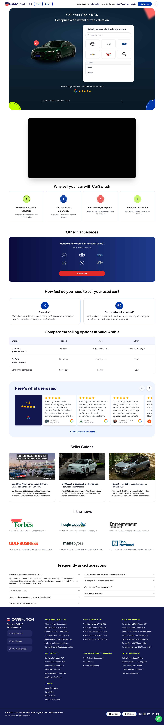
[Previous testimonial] (142, 388)
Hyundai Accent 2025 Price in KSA (135, 639)
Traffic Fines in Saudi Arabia (132, 658)
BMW (90, 67)
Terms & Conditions (52, 699)
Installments (93, 4)
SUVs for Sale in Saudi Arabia (56, 624)
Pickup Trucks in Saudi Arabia (56, 628)
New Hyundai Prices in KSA (55, 662)
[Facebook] (140, 714)
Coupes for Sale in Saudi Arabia (57, 635)
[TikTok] (157, 714)
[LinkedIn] (148, 714)
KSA (47, 4)
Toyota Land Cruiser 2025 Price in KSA (136, 631)
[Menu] (156, 3)
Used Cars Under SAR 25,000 (94, 628)
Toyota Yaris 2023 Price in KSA (133, 628)
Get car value (82, 273)
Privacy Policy (50, 696)
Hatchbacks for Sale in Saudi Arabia (58, 639)
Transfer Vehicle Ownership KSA (134, 662)
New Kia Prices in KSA (53, 669)
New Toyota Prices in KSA (54, 658)
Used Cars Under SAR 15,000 (94, 624)
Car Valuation (123, 4)
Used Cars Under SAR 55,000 (95, 635)
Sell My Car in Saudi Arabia (93, 658)
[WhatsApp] (158, 718)
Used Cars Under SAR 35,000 (95, 631)
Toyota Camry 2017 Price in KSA (134, 643)
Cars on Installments (91, 665)
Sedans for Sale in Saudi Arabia (56, 631)
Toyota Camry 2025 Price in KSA (134, 624)
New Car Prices (108, 4)
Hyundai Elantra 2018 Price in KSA (135, 635)
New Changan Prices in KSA (55, 673)
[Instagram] (144, 714)
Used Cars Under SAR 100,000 (95, 639)
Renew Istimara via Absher (132, 665)
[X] (153, 714)
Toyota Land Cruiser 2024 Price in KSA (136, 647)
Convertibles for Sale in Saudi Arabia (59, 647)
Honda (90, 73)
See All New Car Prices (53, 677)
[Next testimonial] (149, 388)
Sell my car (145, 4)
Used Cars (81, 4)
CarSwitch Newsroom (130, 673)
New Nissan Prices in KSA (54, 665)
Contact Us (49, 692)
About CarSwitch (51, 688)
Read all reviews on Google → (83, 431)
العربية (38, 4)
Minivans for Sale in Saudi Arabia (57, 643)
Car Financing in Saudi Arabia (133, 669)
